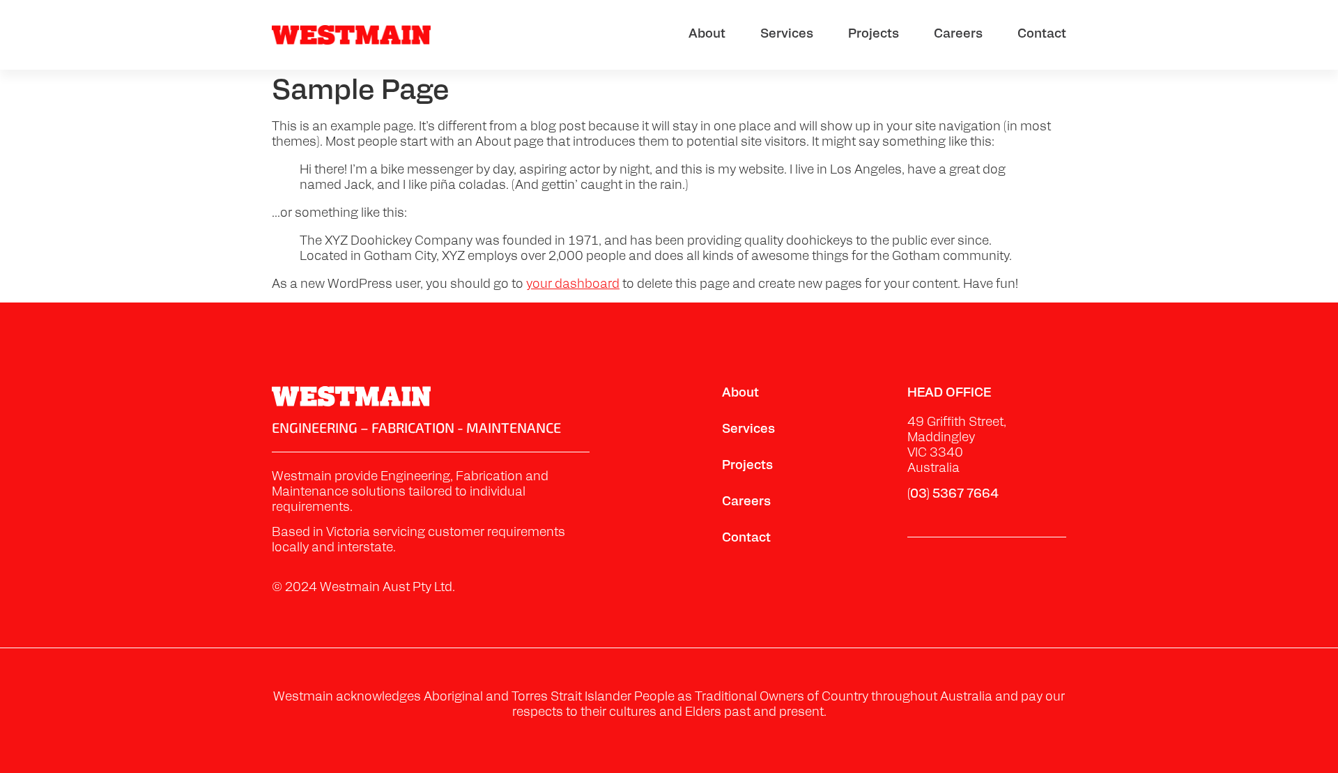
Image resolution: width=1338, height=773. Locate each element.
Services (786, 35)
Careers (958, 35)
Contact (1041, 35)
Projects (873, 35)
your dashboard (573, 285)
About (707, 35)
